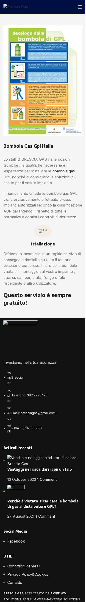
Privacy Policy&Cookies (27, 574)
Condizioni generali (23, 566)
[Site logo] (15, 6)
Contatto (14, 582)
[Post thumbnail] (45, 460)
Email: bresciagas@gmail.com (33, 413)
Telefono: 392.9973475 (29, 395)
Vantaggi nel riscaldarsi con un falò (39, 469)
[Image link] (20, 337)
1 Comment (47, 479)
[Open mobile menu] (80, 7)
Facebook (16, 541)
